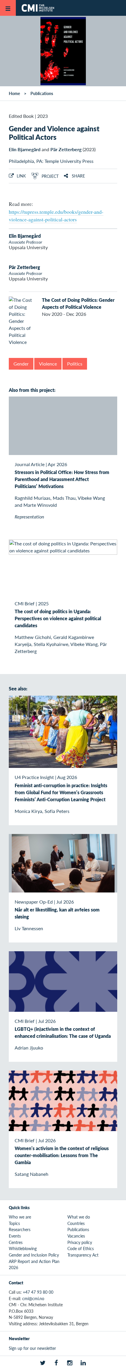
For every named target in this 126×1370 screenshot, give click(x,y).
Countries (76, 1223)
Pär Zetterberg (65, 149)
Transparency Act (82, 1255)
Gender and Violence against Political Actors (54, 132)
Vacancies (76, 1236)
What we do (78, 1217)
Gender (21, 363)
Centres (16, 1242)
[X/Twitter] (43, 1363)
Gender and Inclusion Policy (34, 1255)
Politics (74, 363)
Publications (41, 93)
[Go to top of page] (117, 1362)
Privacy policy (79, 1242)
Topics (14, 1223)
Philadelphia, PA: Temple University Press (51, 161)
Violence (48, 363)
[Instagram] (70, 1363)
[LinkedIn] (83, 1363)
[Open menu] (8, 8)
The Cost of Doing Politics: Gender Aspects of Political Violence (78, 303)
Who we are (20, 1217)
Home (14, 93)
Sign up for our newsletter (32, 1348)
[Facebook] (56, 1363)
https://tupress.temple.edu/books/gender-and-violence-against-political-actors (56, 215)
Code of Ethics (80, 1248)
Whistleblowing (23, 1248)
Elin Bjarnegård (24, 149)
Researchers (19, 1229)
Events (15, 1236)
